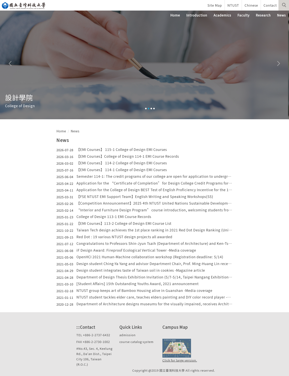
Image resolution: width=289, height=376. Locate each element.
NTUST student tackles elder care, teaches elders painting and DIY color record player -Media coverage (154, 297)
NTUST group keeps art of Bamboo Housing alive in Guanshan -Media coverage (144, 290)
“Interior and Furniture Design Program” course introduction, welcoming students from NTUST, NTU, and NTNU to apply (154, 210)
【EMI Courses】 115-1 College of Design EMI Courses (121, 149)
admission (127, 335)
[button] (283, 5)
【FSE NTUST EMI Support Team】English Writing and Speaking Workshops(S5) (144, 196)
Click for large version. (179, 360)
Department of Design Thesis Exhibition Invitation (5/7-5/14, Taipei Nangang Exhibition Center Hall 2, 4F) (154, 277)
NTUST (233, 5)
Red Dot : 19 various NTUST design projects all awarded (124, 237)
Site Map (214, 5)
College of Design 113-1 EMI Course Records (113, 216)
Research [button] (263, 15)
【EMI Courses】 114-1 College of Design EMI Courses (121, 169)
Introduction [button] (196, 15)
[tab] (145, 108)
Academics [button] (222, 15)
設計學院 (19, 97)
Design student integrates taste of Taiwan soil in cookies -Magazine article (140, 270)
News (281, 15)
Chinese (251, 5)
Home (175, 15)
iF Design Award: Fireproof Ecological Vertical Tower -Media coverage (136, 250)
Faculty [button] (244, 15)
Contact (270, 5)
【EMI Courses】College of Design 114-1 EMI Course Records (127, 156)
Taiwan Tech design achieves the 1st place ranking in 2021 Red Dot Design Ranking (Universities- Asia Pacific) (154, 230)
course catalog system (136, 342)
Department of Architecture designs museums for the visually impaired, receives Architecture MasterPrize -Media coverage (154, 304)
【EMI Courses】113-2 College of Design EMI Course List (123, 223)
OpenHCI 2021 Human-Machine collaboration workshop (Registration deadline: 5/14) (149, 257)
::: (78, 327)
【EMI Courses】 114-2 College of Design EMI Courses (121, 163)
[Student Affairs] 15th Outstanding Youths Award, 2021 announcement (137, 283)
